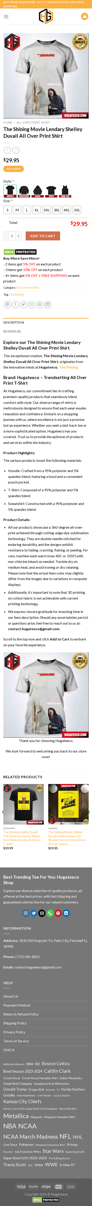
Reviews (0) (12, 331)
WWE (51, 1164)
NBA (9, 1126)
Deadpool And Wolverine (51, 1083)
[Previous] (3, 821)
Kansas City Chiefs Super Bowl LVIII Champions (30, 1108)
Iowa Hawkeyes (26, 1095)
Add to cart (42, 236)
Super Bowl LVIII (74, 1151)
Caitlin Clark (57, 1071)
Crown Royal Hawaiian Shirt (40, 1078)
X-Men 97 (67, 1165)
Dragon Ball (36, 1089)
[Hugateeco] (46, 16)
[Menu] (6, 16)
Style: (8, 181)
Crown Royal (11, 1078)
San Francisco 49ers (28, 1151)
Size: (8, 201)
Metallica (16, 1115)
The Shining (16, 294)
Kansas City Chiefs (22, 1101)
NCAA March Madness (30, 1136)
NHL (77, 1137)
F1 (58, 1089)
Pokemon (26, 1144)
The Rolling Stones (59, 1158)
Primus (72, 1144)
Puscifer (8, 1151)
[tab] (46, 322)
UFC (30, 1165)
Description (13, 322)
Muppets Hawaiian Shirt (59, 1117)
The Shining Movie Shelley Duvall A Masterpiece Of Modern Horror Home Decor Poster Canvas (67, 838)
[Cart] (84, 16)
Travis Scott (14, 1164)
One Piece (10, 1145)
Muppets (36, 1117)
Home (7, 122)
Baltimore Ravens (14, 1064)
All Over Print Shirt (33, 122)
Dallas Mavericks (71, 1078)
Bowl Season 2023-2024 (22, 1071)
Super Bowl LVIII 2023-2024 (25, 1158)
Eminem (50, 1089)
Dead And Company (17, 1083)
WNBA (39, 1165)
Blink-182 (33, 1064)
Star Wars (53, 1151)
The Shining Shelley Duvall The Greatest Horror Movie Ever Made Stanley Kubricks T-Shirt (22, 838)
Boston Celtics (56, 1063)
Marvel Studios (68, 1108)
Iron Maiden (45, 1095)
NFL (65, 1136)
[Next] (89, 821)
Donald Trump (15, 1089)
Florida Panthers (73, 1089)
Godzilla (9, 1095)
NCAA (27, 1126)
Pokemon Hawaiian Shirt (50, 1145)
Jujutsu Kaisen (61, 1095)
